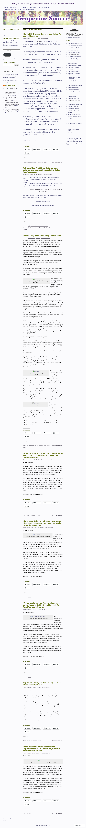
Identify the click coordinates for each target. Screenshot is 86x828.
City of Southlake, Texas (73, 54)
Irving (48, 445)
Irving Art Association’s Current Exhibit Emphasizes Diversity (12, 94)
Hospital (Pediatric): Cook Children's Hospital (74, 101)
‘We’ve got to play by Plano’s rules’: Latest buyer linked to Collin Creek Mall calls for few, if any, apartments (42, 605)
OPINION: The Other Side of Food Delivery (11, 89)
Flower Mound (44, 226)
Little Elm (36, 228)
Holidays (25, 228)
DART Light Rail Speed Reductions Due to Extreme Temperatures (11, 99)
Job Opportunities (32, 740)
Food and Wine (42, 445)
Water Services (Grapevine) (74, 135)
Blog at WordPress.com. (42, 825)
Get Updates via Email (11, 38)
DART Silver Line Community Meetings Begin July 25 (12, 110)
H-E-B (38, 41)
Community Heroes (33, 445)
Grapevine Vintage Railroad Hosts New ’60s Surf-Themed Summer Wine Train (12, 104)
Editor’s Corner (43, 7)
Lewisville (30, 228)
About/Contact (15, 7)
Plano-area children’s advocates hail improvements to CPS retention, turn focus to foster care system (42, 749)
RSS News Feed (10, 85)
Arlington (30, 226)
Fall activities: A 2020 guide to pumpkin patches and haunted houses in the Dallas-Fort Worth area (42, 170)
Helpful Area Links (29, 7)
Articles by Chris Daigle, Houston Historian (19, 9)
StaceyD (38, 38)
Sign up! (7, 54)
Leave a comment (45, 38)
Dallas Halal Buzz (41, 389)
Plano (45, 162)
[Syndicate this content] (4, 85)
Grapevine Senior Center (74, 94)
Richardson (46, 228)
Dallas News (31, 162)
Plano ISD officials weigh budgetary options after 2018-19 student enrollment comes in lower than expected (42, 523)
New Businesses (39, 162)
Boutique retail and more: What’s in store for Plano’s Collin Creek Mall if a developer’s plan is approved (43, 455)
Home (6, 7)
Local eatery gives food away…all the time (42, 236)
